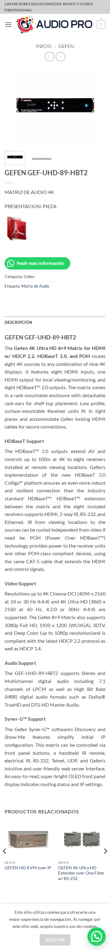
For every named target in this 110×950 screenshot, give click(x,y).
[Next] (105, 863)
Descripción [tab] (18, 322)
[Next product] (49, 56)
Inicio (44, 46)
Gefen (66, 46)
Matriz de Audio (35, 286)
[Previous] (5, 863)
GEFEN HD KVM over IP (28, 867)
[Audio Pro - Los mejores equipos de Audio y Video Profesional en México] (54, 24)
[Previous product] (60, 56)
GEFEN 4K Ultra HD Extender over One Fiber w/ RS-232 (81, 873)
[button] (8, 24)
